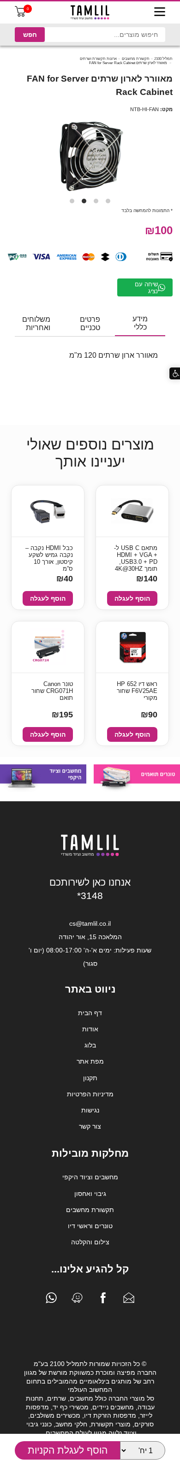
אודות (90, 1029)
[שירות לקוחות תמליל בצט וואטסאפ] (51, 1300)
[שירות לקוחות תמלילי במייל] (129, 1300)
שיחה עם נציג (146, 288)
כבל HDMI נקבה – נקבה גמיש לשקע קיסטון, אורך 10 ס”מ (49, 555)
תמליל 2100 (163, 59)
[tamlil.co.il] (90, 12)
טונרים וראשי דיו (90, 1226)
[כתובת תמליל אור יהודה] (77, 1300)
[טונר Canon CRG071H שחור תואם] (48, 647)
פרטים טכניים (90, 323)
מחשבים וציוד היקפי (90, 1177)
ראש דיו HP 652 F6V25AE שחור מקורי (137, 690)
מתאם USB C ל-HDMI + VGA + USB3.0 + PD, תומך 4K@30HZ (135, 555)
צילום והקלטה (90, 1242)
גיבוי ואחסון (90, 1193)
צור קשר (90, 1126)
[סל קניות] (20, 14)
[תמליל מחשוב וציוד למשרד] (90, 854)
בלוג (90, 1045)
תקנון (90, 1078)
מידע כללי (140, 323)
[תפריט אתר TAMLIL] (159, 12)
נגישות (90, 1110)
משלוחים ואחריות (36, 323)
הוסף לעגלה (132, 598)
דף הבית (90, 1013)
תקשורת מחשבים (136, 59)
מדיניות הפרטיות (90, 1094)
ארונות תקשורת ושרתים (98, 59)
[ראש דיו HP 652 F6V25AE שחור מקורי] (132, 647)
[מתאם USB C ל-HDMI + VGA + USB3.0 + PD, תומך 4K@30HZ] (132, 511)
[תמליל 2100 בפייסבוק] (103, 1300)
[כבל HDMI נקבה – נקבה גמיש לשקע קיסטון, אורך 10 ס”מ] (48, 511)
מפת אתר (90, 1061)
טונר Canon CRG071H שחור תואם (52, 690)
